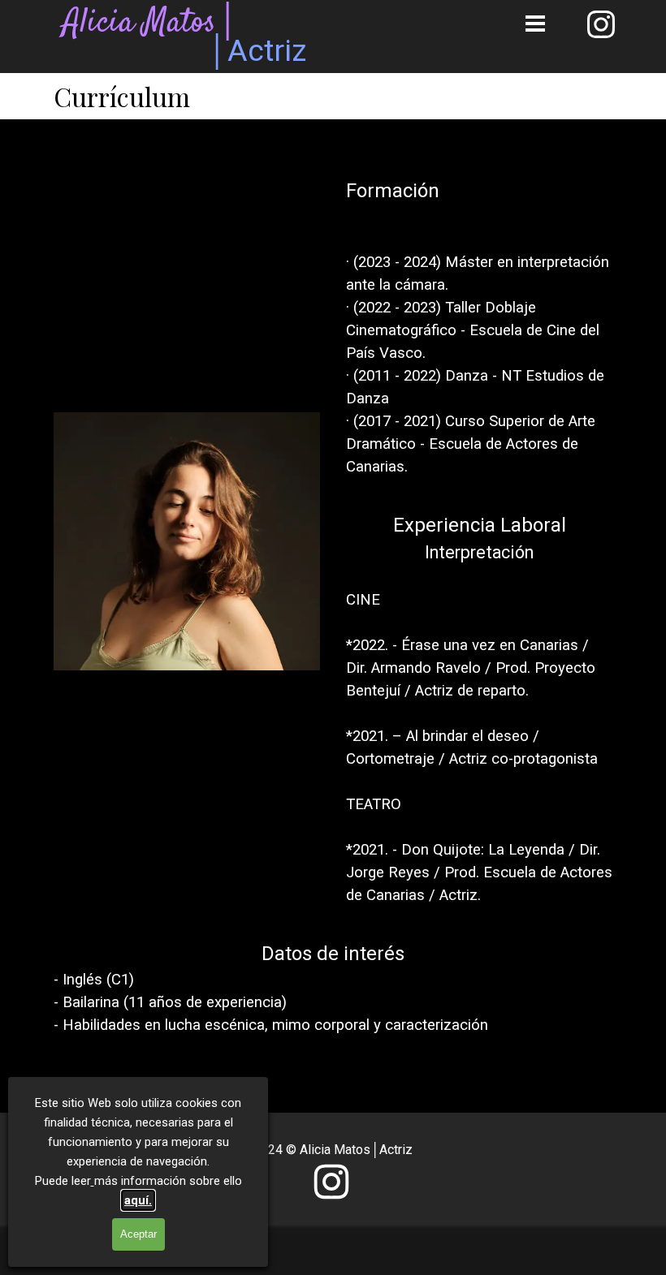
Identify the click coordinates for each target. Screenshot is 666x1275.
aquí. (138, 1200)
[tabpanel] (479, 327)
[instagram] (601, 24)
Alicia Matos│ (151, 23)
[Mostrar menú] (535, 23)
